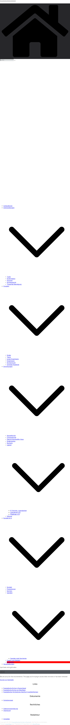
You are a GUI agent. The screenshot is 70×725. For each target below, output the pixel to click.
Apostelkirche (11, 436)
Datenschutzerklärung (10, 709)
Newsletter (10, 662)
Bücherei (10, 443)
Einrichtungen (7, 366)
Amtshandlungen (8, 208)
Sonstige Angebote (13, 365)
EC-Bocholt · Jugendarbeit (18, 511)
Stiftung (9, 516)
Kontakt (9, 587)
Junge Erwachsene (13, 359)
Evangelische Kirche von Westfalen (14, 690)
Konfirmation (11, 279)
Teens (9, 357)
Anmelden (6, 719)
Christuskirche (11, 437)
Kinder (9, 355)
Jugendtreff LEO (15, 512)
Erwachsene (11, 361)
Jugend (9, 445)
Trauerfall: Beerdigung (14, 284)
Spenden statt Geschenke (18, 658)
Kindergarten (11, 441)
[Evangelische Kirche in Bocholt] (35, 58)
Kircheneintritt (11, 282)
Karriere (9, 591)
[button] (36, 275)
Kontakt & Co (7, 518)
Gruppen (6, 286)
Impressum (7, 710)
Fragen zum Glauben (13, 660)
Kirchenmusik (11, 363)
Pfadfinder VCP (15, 514)
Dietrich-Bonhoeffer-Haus (15, 439)
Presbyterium (11, 589)
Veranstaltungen (8, 664)
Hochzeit (9, 280)
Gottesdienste (7, 206)
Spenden (9, 593)
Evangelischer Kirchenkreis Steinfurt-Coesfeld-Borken (20, 692)
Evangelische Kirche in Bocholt (8, 1)
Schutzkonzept (8, 700)
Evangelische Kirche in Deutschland (14, 688)
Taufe (9, 277)
